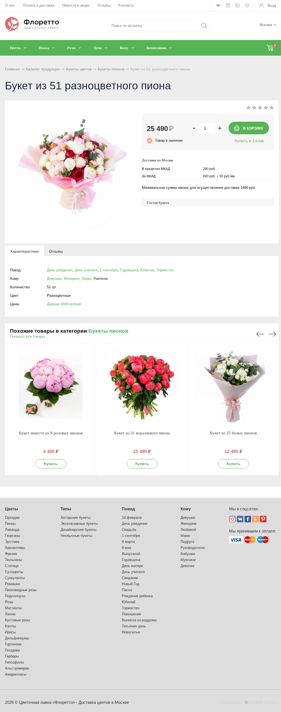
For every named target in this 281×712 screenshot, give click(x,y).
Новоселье (131, 632)
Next (272, 334)
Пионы (10, 524)
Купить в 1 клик (249, 140)
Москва (266, 25)
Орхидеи (12, 518)
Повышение (131, 614)
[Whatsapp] (237, 5)
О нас (10, 5)
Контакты (126, 5)
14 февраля (132, 518)
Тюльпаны (13, 560)
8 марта (128, 542)
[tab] (24, 251)
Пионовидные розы (20, 590)
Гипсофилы (14, 662)
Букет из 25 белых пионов (233, 433)
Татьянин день (134, 626)
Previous (260, 334)
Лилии (10, 614)
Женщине (72, 279)
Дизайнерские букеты (78, 530)
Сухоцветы (14, 572)
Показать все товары (27, 336)
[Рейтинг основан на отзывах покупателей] (260, 108)
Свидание (130, 578)
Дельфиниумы (17, 638)
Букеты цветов (79, 69)
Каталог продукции (43, 69)
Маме (86, 279)
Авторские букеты (76, 518)
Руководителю (193, 548)
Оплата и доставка (38, 5)
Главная (12, 69)
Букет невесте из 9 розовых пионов (51, 433)
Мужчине (188, 560)
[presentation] (24, 251)
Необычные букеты (76, 536)
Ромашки (12, 584)
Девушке (54, 279)
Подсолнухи (15, 596)
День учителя (86, 270)
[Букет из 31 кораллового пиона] (142, 387)
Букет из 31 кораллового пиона (142, 433)
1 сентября (109, 270)
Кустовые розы (17, 620)
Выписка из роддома (139, 620)
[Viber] (247, 6)
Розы (9, 602)
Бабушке (188, 554)
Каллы (10, 626)
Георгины (12, 536)
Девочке (187, 566)
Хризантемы (15, 548)
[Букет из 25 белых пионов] (233, 387)
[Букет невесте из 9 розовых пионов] (50, 387)
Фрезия (11, 554)
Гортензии (13, 644)
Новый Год (130, 584)
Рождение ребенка (137, 596)
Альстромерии (17, 668)
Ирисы (10, 632)
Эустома (12, 542)
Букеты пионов (111, 69)
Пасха (127, 590)
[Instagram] (228, 5)
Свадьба (129, 530)
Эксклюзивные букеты (79, 524)
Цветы (11, 508)
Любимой (188, 530)
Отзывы (103, 5)
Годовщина (129, 270)
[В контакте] (218, 5)
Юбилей (147, 270)
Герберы (12, 656)
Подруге (187, 542)
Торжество (165, 270)
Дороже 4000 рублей (64, 304)
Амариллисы (15, 674)
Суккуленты (15, 578)
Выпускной (131, 554)
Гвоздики (12, 650)
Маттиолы (13, 608)
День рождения (59, 270)
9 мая (126, 548)
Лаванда (12, 530)
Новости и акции (75, 5)
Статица (11, 566)
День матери (132, 566)
